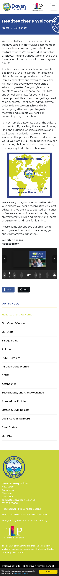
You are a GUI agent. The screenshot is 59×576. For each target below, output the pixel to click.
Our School (20, 27)
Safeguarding (10, 340)
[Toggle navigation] (53, 6)
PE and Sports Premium (16, 366)
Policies (6, 349)
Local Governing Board (16, 418)
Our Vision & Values (13, 323)
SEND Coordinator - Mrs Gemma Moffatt (24, 514)
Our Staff (7, 332)
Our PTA (7, 436)
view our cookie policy (21, 573)
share (9, 289)
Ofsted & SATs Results (15, 410)
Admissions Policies (14, 401)
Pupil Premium (11, 358)
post (25, 289)
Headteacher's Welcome (17, 314)
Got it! (48, 572)
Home (6, 27)
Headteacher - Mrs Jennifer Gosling (21, 509)
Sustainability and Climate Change (23, 392)
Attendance (9, 384)
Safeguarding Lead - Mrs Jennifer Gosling (25, 520)
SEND (5, 375)
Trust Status (9, 427)
